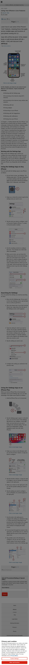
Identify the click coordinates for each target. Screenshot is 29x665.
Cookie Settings (14, 658)
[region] (14, 651)
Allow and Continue (14, 662)
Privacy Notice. (14, 655)
